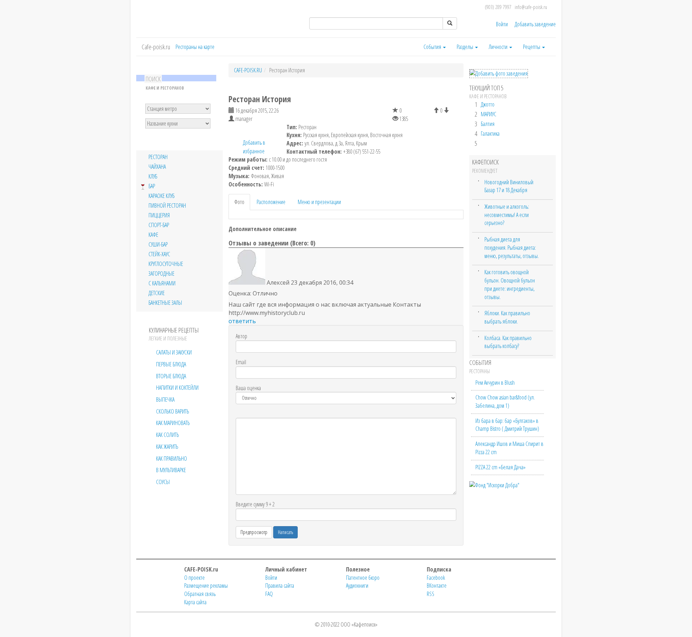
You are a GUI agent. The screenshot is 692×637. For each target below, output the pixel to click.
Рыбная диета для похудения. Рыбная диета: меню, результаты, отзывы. (511, 247)
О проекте (194, 578)
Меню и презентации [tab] (319, 202)
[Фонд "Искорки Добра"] (494, 484)
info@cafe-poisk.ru (531, 7)
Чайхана (157, 167)
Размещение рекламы (206, 585)
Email (241, 362)
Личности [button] (499, 47)
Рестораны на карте (195, 47)
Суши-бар (158, 244)
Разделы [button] (465, 47)
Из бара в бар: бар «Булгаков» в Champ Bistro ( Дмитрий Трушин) (507, 425)
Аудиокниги (357, 585)
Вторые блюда (171, 376)
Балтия (487, 124)
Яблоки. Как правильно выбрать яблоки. (507, 317)
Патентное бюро (363, 578)
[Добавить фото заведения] (498, 73)
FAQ (269, 594)
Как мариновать (173, 423)
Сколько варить (172, 411)
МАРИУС (488, 114)
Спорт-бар (158, 225)
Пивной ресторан (167, 205)
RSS (430, 594)
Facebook (436, 578)
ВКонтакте (437, 585)
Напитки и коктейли (177, 388)
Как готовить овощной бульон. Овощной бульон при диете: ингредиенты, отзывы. (509, 284)
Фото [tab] (239, 202)
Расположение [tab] (271, 202)
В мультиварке (171, 470)
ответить (242, 321)
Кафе (153, 235)
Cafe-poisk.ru (156, 46)
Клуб (152, 176)
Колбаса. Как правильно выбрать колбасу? (508, 342)
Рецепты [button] (532, 47)
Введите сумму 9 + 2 (255, 504)
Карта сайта (195, 602)
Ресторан (158, 157)
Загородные (161, 273)
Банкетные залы (165, 303)
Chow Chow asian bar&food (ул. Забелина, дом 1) (505, 401)
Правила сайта (279, 585)
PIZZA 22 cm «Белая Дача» (500, 467)
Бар (151, 186)
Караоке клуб (161, 196)
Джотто (487, 104)
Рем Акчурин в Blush (495, 383)
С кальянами (162, 283)
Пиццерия (159, 215)
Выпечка (165, 399)
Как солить (167, 435)
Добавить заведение (535, 24)
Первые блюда (171, 364)
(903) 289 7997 (498, 7)
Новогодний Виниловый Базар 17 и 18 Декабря (508, 186)
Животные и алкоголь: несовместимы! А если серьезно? (506, 215)
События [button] (432, 47)
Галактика (490, 133)
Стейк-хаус (159, 254)
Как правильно (171, 458)
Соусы (163, 482)
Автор (241, 336)
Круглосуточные (165, 264)
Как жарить (167, 447)
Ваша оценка (248, 388)
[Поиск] (450, 23)
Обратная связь (200, 594)
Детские (156, 293)
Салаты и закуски (174, 352)
